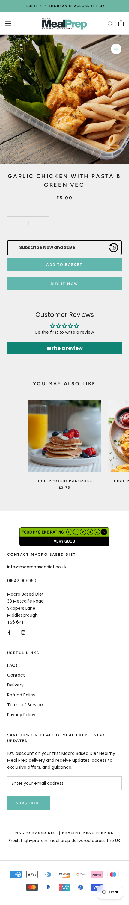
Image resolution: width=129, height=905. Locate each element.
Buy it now (65, 284)
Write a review (64, 348)
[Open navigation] (8, 23)
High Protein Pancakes (64, 481)
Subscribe (28, 803)
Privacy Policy (21, 715)
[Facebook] (9, 632)
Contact (16, 675)
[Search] (110, 23)
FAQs (12, 665)
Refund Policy (21, 695)
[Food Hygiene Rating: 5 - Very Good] (65, 531)
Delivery (15, 685)
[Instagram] (23, 632)
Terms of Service (25, 705)
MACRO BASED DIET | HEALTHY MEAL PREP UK (64, 833)
